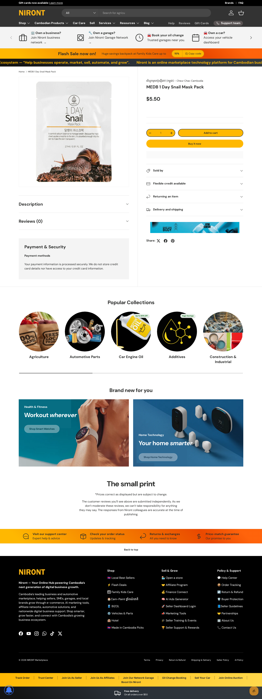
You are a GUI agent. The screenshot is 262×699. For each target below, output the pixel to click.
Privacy (159, 660)
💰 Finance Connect (174, 592)
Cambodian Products (49, 23)
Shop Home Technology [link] (158, 457)
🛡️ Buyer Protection (230, 599)
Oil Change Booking (174, 677)
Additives (177, 357)
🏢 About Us (225, 620)
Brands (229, 2)
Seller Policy (223, 660)
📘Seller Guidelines (230, 606)
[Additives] (177, 331)
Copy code (195, 53)
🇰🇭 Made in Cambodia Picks (125, 627)
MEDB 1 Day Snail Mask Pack (42, 72)
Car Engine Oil (131, 357)
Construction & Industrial (223, 359)
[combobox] (136, 13)
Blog (147, 23)
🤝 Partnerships (227, 613)
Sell (92, 23)
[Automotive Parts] (85, 331)
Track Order (22, 677)
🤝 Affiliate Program (174, 585)
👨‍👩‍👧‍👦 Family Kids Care (120, 592)
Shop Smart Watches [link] (42, 429)
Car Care (79, 23)
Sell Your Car (202, 677)
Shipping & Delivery (201, 660)
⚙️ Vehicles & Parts (120, 613)
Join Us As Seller (72, 677)
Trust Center (45, 677)
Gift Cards (202, 23)
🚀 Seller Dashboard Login (178, 606)
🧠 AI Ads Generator (174, 599)
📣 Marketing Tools (173, 613)
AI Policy (239, 660)
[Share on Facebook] (165, 240)
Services (105, 23)
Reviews (184, 23)
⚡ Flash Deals (117, 585)
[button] (241, 13)
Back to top (131, 549)
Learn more (56, 2)
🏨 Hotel (113, 620)
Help (171, 23)
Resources (127, 23)
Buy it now (194, 143)
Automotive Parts (85, 357)
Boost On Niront (131, 682)
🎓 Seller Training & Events (178, 620)
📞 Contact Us (226, 627)
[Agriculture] (39, 331)
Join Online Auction (231, 677)
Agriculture (39, 357)
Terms (147, 660)
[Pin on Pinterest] (172, 240)
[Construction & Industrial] (223, 331)
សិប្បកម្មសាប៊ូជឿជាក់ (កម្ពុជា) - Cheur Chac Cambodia (174, 80)
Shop (22, 23)
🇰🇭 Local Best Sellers (121, 578)
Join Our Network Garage (138, 677)
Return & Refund (177, 660)
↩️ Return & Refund (230, 592)
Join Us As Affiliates (102, 677)
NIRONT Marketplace (37, 660)
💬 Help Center (227, 578)
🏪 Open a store (172, 578)
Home (22, 72)
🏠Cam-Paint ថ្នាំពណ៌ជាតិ (122, 599)
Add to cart (211, 132)
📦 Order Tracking (229, 585)
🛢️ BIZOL (113, 606)
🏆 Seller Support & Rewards (180, 627)
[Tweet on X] (158, 240)
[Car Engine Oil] (131, 331)
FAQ (240, 2)
